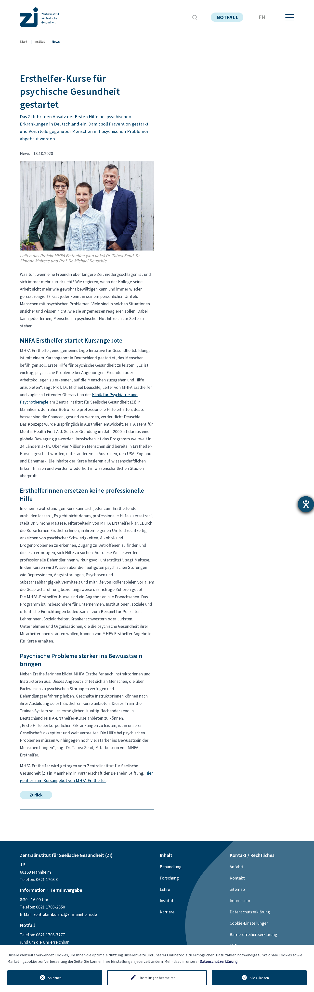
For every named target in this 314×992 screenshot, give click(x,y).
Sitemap (237, 889)
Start (23, 41)
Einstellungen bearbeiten (157, 978)
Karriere (167, 912)
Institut (40, 41)
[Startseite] (50, 17)
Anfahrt (237, 866)
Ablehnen (55, 978)
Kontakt (237, 878)
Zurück (36, 795)
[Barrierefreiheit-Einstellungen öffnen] (306, 504)
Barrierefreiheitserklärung (253, 934)
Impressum (240, 900)
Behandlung (171, 866)
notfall (227, 17)
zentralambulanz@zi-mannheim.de (65, 914)
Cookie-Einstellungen (249, 923)
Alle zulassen (259, 978)
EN (262, 17)
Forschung (169, 878)
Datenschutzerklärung (219, 961)
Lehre (165, 889)
